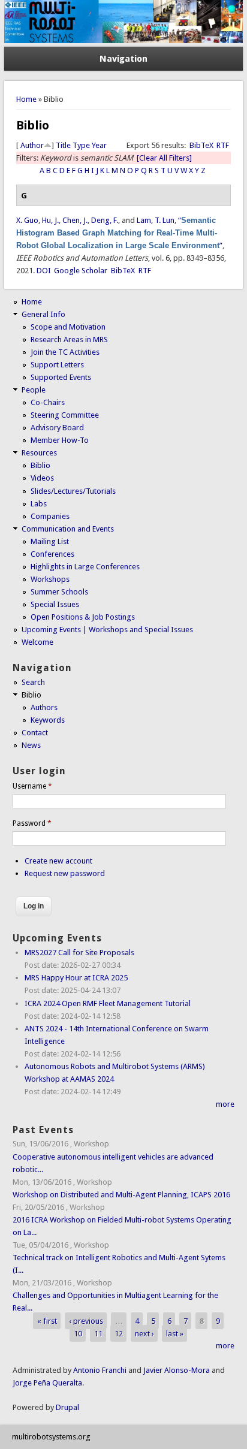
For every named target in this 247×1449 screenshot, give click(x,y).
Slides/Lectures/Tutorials (73, 491)
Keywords (48, 720)
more (225, 1104)
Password (32, 823)
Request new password (65, 873)
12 (119, 1333)
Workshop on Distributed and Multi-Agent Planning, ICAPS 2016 (121, 1194)
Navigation (123, 58)
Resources (39, 452)
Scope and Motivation (68, 326)
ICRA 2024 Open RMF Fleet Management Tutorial (108, 1003)
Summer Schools (59, 591)
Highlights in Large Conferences (85, 566)
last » (174, 1333)
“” (119, 233)
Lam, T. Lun (155, 220)
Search (33, 682)
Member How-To (60, 440)
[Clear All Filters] (164, 157)
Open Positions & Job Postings (83, 616)
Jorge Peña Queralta (47, 1382)
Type (81, 145)
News (31, 745)
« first (47, 1320)
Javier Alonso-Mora (175, 1370)
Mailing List (50, 541)
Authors (44, 707)
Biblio (40, 465)
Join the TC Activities (65, 352)
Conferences (52, 554)
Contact (35, 732)
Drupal (67, 1407)
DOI (44, 270)
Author (32, 145)
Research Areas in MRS (69, 339)
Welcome (37, 642)
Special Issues (55, 604)
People (34, 389)
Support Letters (57, 364)
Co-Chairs (48, 402)
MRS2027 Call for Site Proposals (79, 952)
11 (98, 1333)
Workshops (50, 579)
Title (63, 145)
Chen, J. (75, 220)
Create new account (58, 860)
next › (144, 1333)
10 (78, 1333)
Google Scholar (80, 270)
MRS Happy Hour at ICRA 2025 (76, 977)
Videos (42, 477)
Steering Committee (65, 414)
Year (99, 145)
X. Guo (27, 220)
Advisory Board (57, 427)
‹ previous (86, 1320)
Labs (39, 503)
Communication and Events (68, 528)
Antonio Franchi (99, 1370)
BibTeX (201, 145)
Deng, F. (104, 220)
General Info (43, 314)
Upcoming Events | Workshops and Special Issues (107, 629)
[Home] (123, 40)
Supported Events (61, 377)
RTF (222, 145)
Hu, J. (50, 220)
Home (26, 99)
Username (32, 786)
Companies (50, 516)
